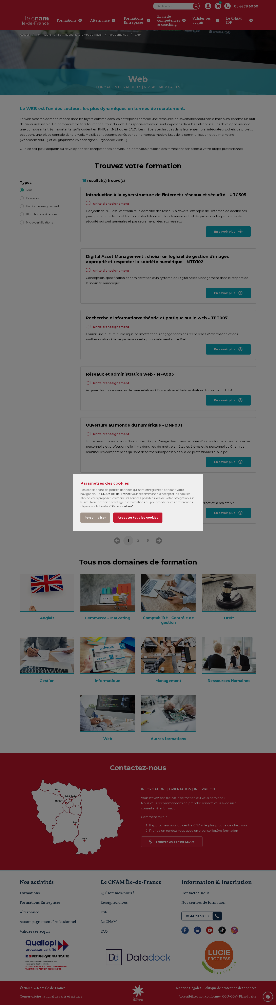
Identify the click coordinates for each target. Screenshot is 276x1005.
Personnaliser (95, 517)
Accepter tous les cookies (138, 517)
